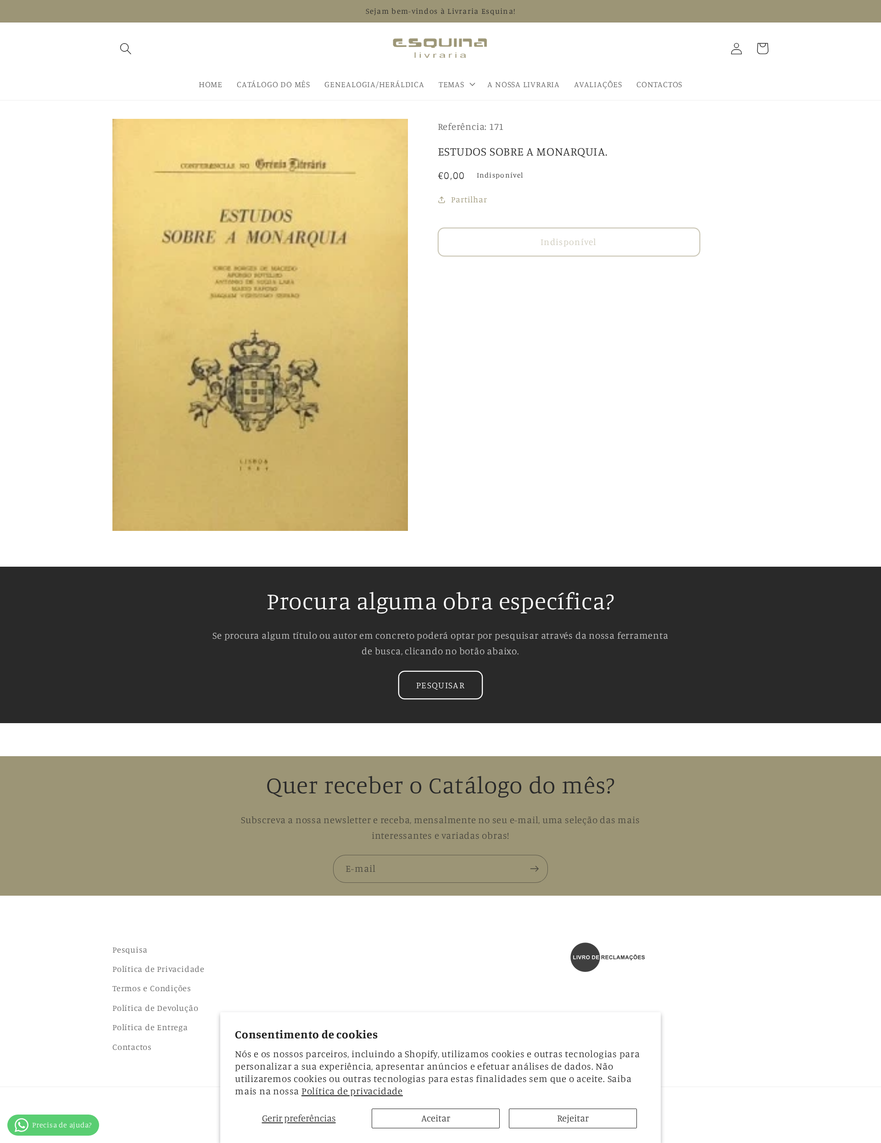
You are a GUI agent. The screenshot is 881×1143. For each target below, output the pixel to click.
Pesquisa (130, 949)
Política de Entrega (150, 1027)
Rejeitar (573, 1118)
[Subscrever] (534, 869)
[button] (125, 48)
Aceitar (435, 1118)
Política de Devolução (155, 1008)
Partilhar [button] (469, 199)
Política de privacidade (352, 1091)
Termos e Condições (151, 988)
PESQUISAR (440, 685)
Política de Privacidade (158, 969)
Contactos (132, 1047)
